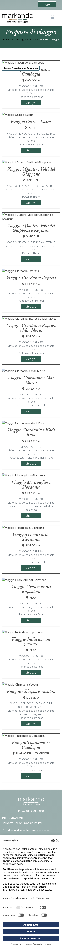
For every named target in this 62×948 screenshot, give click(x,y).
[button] (47, 4)
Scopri (31, 103)
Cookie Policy (33, 823)
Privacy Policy (12, 823)
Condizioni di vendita (16, 830)
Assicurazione (41, 830)
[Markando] (17, 18)
